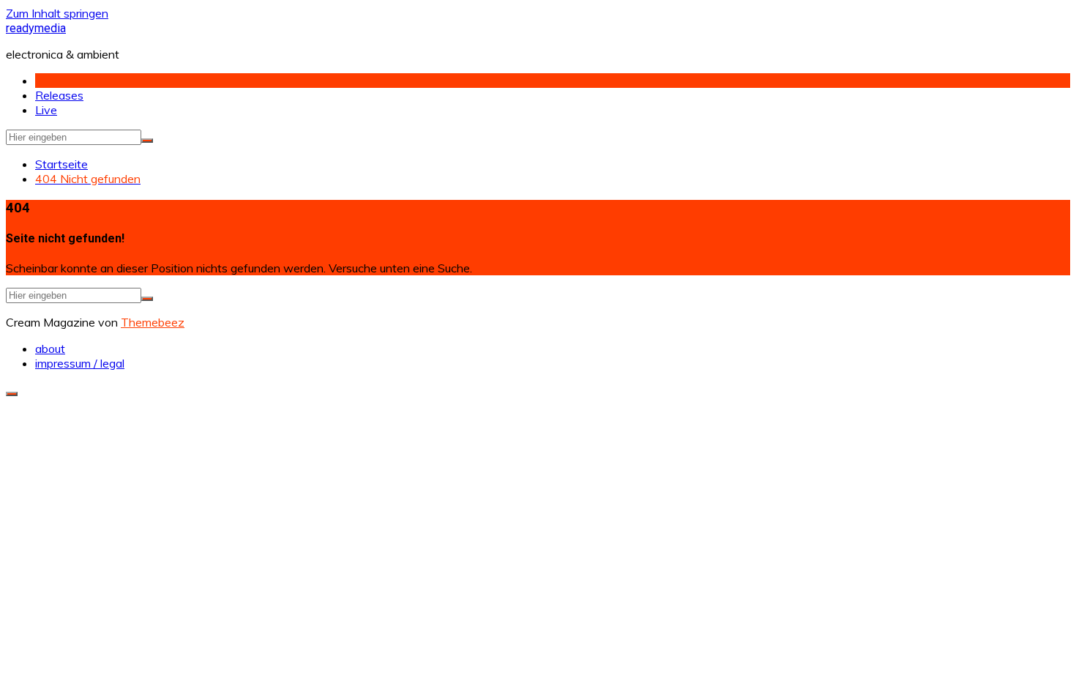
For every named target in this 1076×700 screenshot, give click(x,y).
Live (46, 110)
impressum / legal (79, 363)
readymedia (36, 28)
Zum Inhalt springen (57, 13)
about (50, 348)
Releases (59, 95)
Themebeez (152, 322)
